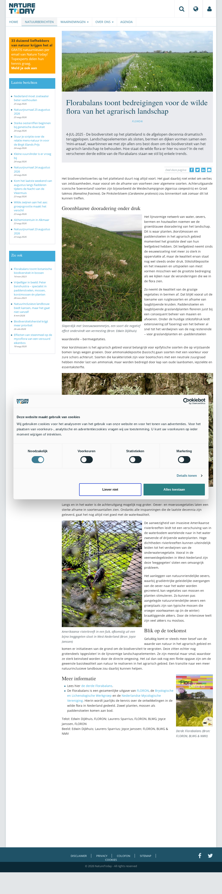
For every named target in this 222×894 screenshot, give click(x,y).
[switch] (86, 459)
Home (13, 22)
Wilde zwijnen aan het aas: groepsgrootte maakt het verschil (30, 206)
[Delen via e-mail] (209, 170)
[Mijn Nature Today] (209, 8)
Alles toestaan (174, 489)
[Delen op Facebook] (191, 170)
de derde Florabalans (96, 686)
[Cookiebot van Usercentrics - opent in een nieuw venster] (186, 401)
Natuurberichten (39, 22)
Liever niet (110, 489)
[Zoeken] (182, 8)
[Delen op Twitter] (197, 170)
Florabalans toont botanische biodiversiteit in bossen (33, 271)
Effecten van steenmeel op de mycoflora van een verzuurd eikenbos (33, 339)
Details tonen (187, 475)
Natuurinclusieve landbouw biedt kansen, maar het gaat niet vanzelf (32, 308)
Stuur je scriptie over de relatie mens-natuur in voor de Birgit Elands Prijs (31, 140)
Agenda (126, 22)
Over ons (103, 22)
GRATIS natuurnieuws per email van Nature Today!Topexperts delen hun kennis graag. (30, 59)
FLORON (137, 121)
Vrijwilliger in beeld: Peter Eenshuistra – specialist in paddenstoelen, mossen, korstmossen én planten (30, 288)
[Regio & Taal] (196, 8)
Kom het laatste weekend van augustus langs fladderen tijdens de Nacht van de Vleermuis (33, 187)
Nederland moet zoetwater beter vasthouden (31, 98)
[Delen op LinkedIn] (203, 170)
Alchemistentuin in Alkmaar (31, 220)
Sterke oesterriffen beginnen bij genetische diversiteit (32, 125)
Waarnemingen (73, 22)
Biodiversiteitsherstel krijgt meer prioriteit (31, 323)
